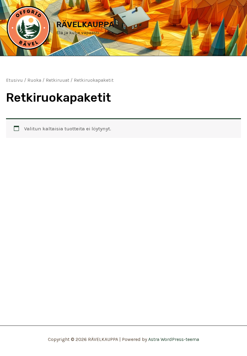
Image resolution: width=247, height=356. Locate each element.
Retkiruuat (57, 80)
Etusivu (14, 80)
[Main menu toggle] (234, 28)
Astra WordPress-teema (173, 339)
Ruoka (34, 80)
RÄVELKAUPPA (85, 24)
